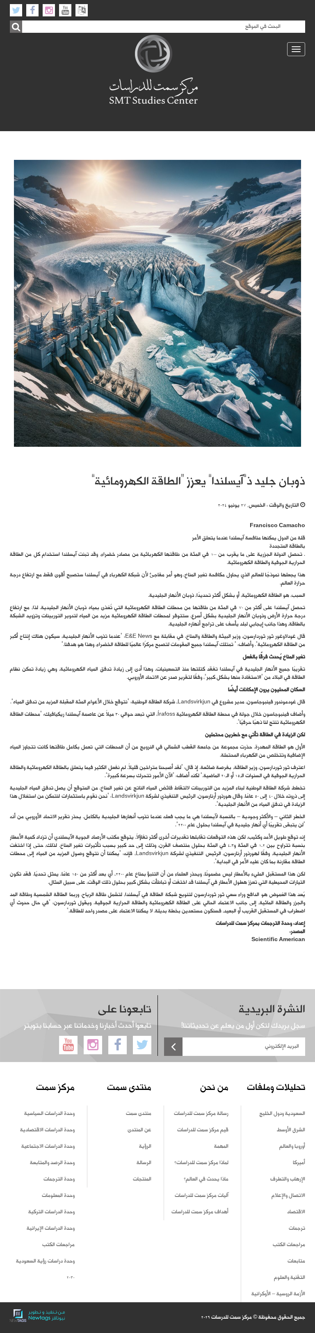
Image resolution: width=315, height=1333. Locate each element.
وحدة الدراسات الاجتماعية (48, 1146)
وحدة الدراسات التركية (51, 1212)
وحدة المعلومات (58, 1196)
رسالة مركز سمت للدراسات (201, 1114)
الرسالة (144, 1163)
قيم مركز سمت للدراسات (202, 1130)
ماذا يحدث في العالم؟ (206, 1179)
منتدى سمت (138, 1114)
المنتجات (142, 1179)
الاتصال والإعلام (288, 1196)
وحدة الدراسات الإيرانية (51, 1228)
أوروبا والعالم (292, 1146)
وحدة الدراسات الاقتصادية (47, 1130)
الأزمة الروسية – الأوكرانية (278, 1294)
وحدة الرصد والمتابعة (52, 1163)
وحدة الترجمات (59, 1179)
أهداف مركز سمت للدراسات (199, 1212)
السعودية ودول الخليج (282, 1114)
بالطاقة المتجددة (287, 546)
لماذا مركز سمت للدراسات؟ (201, 1163)
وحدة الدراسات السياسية (49, 1114)
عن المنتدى (139, 1130)
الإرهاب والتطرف (287, 1179)
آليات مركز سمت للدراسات (201, 1196)
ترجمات (297, 1228)
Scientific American (278, 940)
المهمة (221, 1146)
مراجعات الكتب (289, 1245)
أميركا (299, 1163)
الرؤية (145, 1146)
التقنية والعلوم (289, 1278)
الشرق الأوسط (291, 1130)
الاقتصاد (296, 1212)
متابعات (296, 1261)
